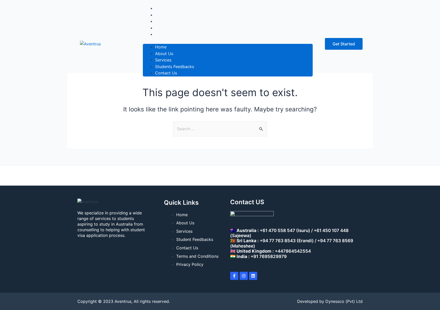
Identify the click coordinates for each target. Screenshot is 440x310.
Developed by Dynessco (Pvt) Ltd (330, 301)
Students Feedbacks (174, 66)
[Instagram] (244, 276)
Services (163, 59)
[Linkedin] (253, 276)
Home (161, 46)
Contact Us (166, 34)
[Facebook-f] (234, 276)
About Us (164, 53)
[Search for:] (220, 128)
